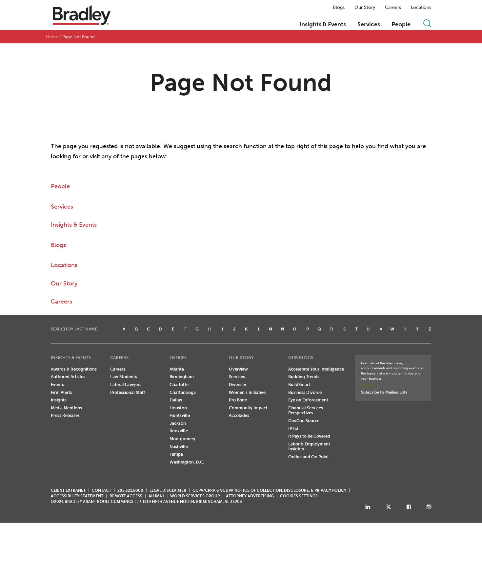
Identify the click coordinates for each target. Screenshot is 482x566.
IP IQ (293, 428)
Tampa (176, 454)
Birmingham (182, 376)
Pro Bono (238, 399)
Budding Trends (303, 376)
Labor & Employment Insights (309, 446)
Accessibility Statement (77, 496)
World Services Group (195, 496)
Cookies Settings (299, 496)
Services (368, 24)
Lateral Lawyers (125, 384)
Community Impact (248, 407)
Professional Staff (127, 392)
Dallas (176, 399)
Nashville (179, 446)
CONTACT (101, 490)
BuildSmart (299, 384)
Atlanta (177, 369)
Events (57, 384)
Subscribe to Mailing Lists (384, 392)
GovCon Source (303, 420)
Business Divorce (305, 392)
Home (52, 36)
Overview (238, 369)
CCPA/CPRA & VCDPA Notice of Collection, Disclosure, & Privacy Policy (269, 490)
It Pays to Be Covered (309, 436)
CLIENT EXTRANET (68, 490)
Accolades (239, 415)
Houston (178, 407)
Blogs (339, 7)
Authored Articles (68, 376)
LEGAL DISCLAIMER (168, 490)
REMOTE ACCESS (126, 496)
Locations (421, 7)
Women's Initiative (247, 392)
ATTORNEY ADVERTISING (250, 496)
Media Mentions (66, 407)
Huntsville (180, 415)
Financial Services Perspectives (305, 410)
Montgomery (182, 438)
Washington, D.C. (187, 462)
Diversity (237, 384)
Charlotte (179, 384)
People (401, 24)
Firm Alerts (61, 392)
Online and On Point (308, 456)
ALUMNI (156, 496)
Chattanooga (183, 392)
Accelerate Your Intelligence (316, 369)
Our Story (364, 7)
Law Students (123, 376)
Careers (393, 7)
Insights (59, 399)
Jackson (178, 423)
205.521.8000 (130, 490)
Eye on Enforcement (308, 399)
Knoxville (179, 430)
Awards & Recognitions (74, 369)
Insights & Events (322, 24)
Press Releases (65, 415)
